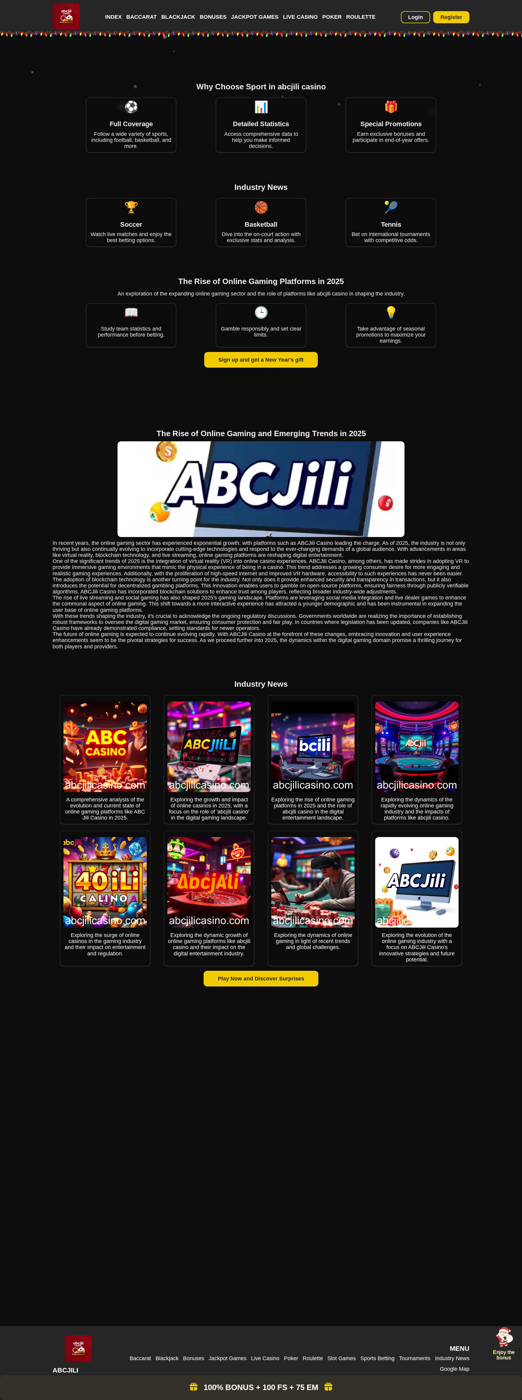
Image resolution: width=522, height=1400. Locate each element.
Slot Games (341, 1358)
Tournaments (414, 1358)
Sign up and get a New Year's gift (261, 360)
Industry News (452, 1358)
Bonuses (213, 17)
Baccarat (141, 17)
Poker (332, 17)
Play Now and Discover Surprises (261, 979)
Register (451, 17)
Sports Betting (377, 1358)
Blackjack (178, 17)
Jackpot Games (255, 17)
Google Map (454, 1369)
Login (415, 17)
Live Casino (300, 17)
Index (113, 17)
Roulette (360, 17)
